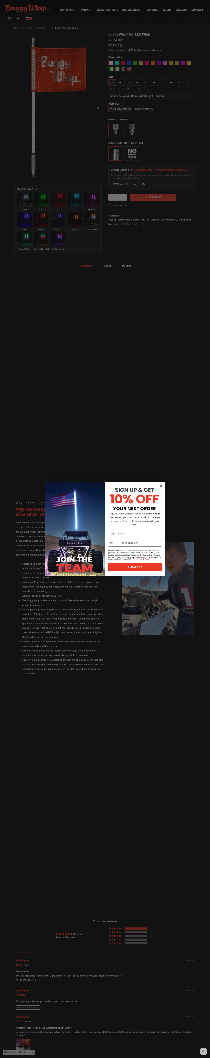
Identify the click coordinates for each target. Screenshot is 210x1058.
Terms (147, 559)
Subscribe (135, 567)
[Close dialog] (161, 486)
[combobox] (113, 542)
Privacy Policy (138, 559)
